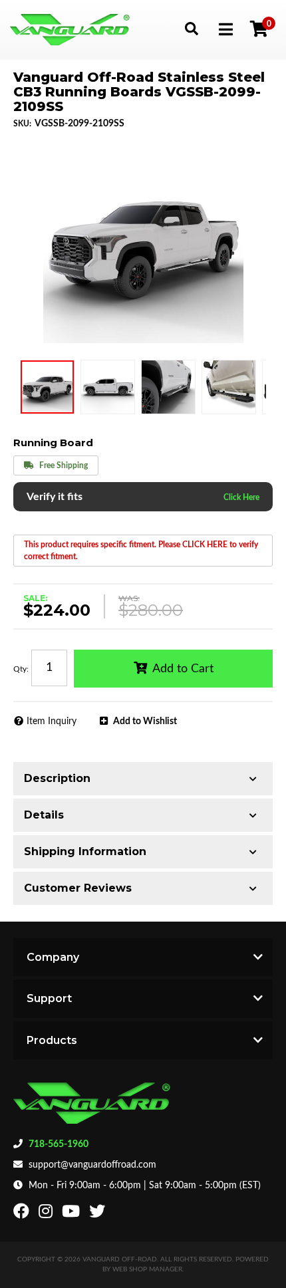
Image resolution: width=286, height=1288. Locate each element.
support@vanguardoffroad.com (92, 1165)
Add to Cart (183, 669)
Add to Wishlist (145, 721)
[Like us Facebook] (23, 1214)
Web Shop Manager (147, 1269)
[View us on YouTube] (72, 1214)
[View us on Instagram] (47, 1214)
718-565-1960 (58, 1144)
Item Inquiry (51, 721)
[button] (191, 28)
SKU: (22, 124)
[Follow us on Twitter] (98, 1214)
